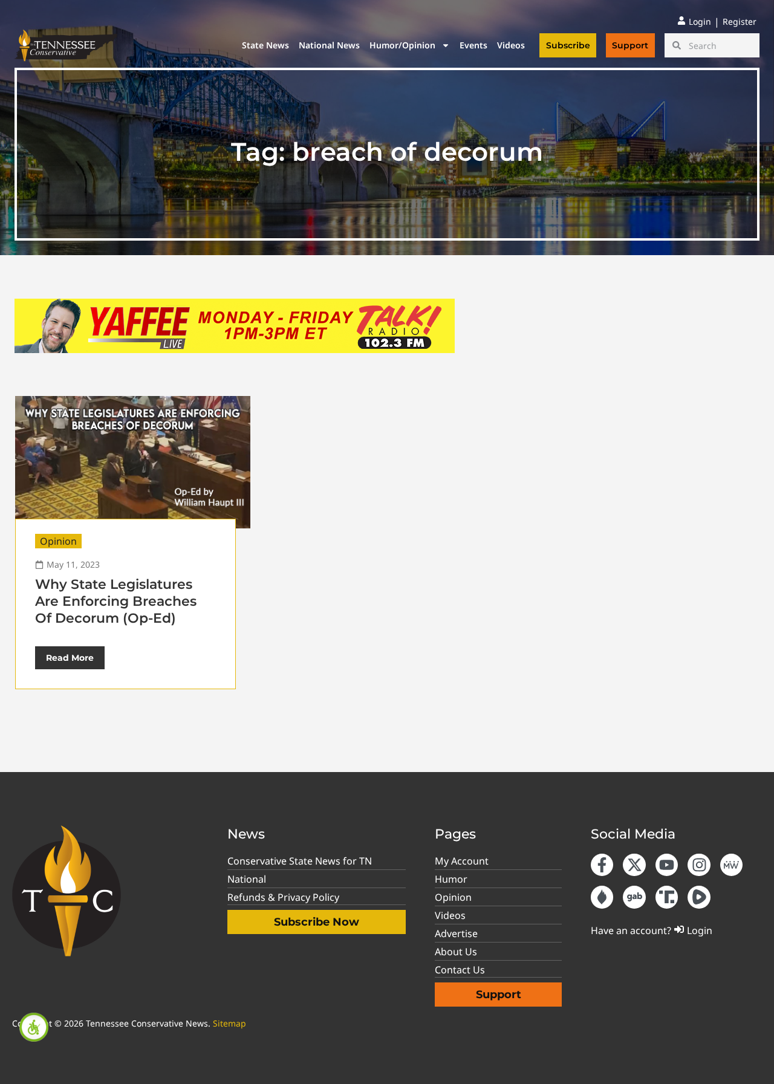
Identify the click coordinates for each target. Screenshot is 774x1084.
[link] (33, 1027)
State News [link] (265, 45)
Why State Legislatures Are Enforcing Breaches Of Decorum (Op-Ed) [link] (116, 601)
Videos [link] (511, 45)
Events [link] (473, 45)
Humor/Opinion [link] (402, 45)
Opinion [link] (58, 541)
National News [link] (329, 45)
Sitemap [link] (229, 1023)
